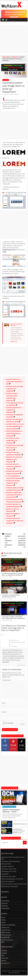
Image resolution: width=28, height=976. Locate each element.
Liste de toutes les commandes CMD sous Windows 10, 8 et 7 (19, 830)
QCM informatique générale (9, 806)
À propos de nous (5, 930)
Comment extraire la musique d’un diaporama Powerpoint (13, 466)
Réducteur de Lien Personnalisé (9, 886)
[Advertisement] (14, 39)
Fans (5, 746)
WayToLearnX (6, 57)
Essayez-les (14, 17)
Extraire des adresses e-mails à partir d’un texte (13, 884)
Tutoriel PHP (4, 903)
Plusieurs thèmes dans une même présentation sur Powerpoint (14, 433)
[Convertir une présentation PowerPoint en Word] (14, 581)
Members (3, 960)
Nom (4, 703)
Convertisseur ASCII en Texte (8, 871)
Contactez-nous (5, 927)
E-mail (4, 712)
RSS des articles (5, 937)
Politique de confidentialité (8, 925)
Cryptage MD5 (5, 874)
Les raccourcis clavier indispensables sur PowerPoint (12, 440)
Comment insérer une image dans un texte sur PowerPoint (14, 447)
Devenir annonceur (6, 935)
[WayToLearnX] (3, 19)
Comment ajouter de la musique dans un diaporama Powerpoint (14, 521)
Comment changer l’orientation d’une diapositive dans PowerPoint (13, 617)
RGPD (2, 942)
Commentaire (6, 680)
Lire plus (14, 341)
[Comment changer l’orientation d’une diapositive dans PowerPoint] (14, 602)
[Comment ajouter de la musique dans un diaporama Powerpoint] (14, 559)
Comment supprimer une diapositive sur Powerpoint (13, 410)
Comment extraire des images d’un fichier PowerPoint (13, 483)
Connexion (4, 953)
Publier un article (5, 932)
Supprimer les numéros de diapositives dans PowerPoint (14, 459)
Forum (3, 955)
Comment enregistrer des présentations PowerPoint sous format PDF (14, 495)
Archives (3, 922)
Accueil (3, 917)
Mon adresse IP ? (5, 963)
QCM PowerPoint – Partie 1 (17, 324)
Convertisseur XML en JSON (8, 876)
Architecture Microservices (20, 824)
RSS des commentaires (7, 940)
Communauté (4, 958)
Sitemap (3, 920)
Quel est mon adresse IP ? (8, 881)
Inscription (4, 950)
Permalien (14, 646)
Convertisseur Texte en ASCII (8, 869)
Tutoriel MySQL (5, 901)
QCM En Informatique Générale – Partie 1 (11, 810)
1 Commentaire (15, 94)
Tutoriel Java (4, 906)
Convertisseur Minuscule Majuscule (10, 861)
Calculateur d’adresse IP (7, 866)
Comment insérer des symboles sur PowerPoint (8, 540)
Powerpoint (14, 57)
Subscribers (13, 746)
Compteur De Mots (6, 864)
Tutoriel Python (5, 908)
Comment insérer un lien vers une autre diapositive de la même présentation (15, 426)
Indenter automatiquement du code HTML (12, 879)
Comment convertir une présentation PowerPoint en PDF (14, 381)
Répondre (23, 665)
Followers (21, 746)
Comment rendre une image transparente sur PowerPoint (14, 388)
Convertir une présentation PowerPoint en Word (11, 596)
